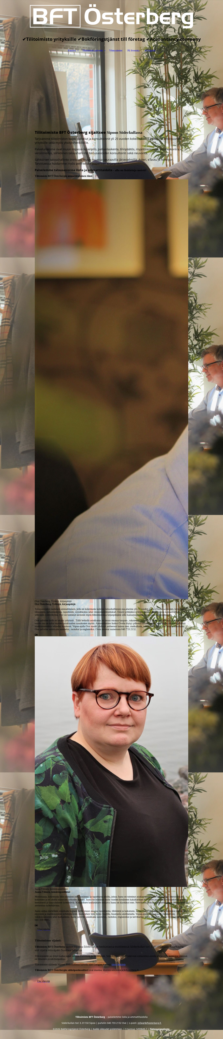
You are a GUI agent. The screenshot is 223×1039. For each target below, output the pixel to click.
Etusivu (72, 50)
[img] (111, 16)
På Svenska (133, 50)
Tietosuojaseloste (160, 1029)
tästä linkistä (119, 964)
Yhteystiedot (115, 50)
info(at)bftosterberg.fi (150, 1022)
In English (150, 50)
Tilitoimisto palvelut (92, 50)
